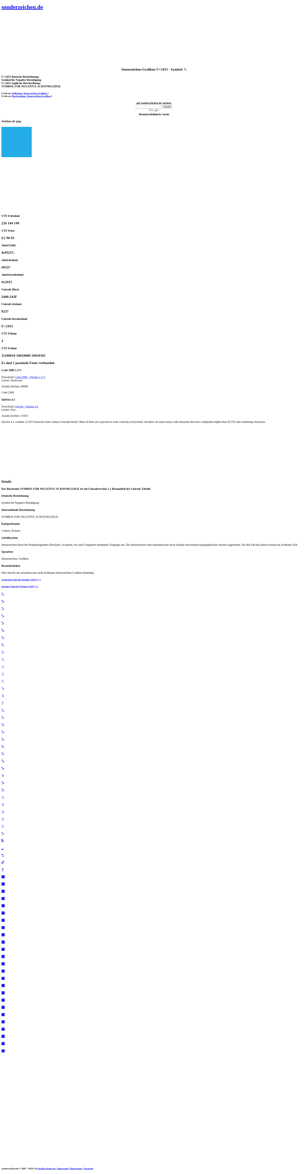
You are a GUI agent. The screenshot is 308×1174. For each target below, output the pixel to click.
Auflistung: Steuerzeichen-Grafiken (29, 93)
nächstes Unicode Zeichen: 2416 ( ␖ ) (19, 586)
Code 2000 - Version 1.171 (30, 377)
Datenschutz (76, 1168)
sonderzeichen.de (22, 7)
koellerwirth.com (47, 1168)
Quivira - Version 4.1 (26, 406)
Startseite (88, 1168)
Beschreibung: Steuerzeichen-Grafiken (31, 96)
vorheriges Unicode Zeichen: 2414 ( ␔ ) (21, 579)
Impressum (62, 1168)
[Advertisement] (108, 39)
